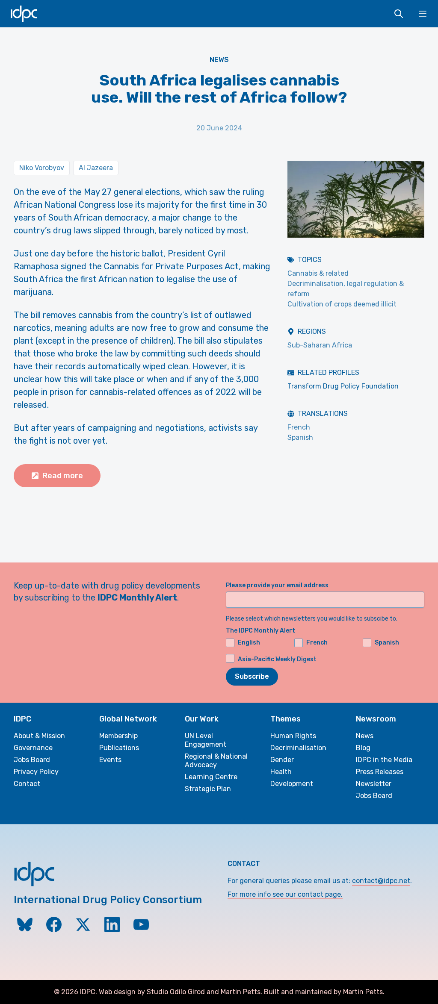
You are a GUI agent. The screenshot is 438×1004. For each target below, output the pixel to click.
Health (281, 772)
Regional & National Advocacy (216, 760)
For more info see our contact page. (285, 894)
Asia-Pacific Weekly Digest (277, 659)
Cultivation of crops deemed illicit (342, 304)
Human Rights (293, 736)
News (219, 60)
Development (291, 784)
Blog (363, 748)
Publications (119, 748)
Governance (33, 748)
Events (110, 760)
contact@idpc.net (381, 881)
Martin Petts (240, 992)
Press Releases (379, 772)
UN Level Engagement (205, 740)
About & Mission (39, 736)
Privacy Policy (36, 772)
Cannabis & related (318, 273)
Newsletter (373, 784)
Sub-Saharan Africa (319, 345)
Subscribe (252, 676)
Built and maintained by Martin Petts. (324, 992)
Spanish (300, 437)
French (298, 427)
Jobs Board (32, 760)
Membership (118, 736)
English (249, 642)
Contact (27, 784)
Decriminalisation (298, 748)
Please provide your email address (277, 585)
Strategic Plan (208, 789)
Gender (282, 760)
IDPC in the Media (384, 760)
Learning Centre (211, 777)
